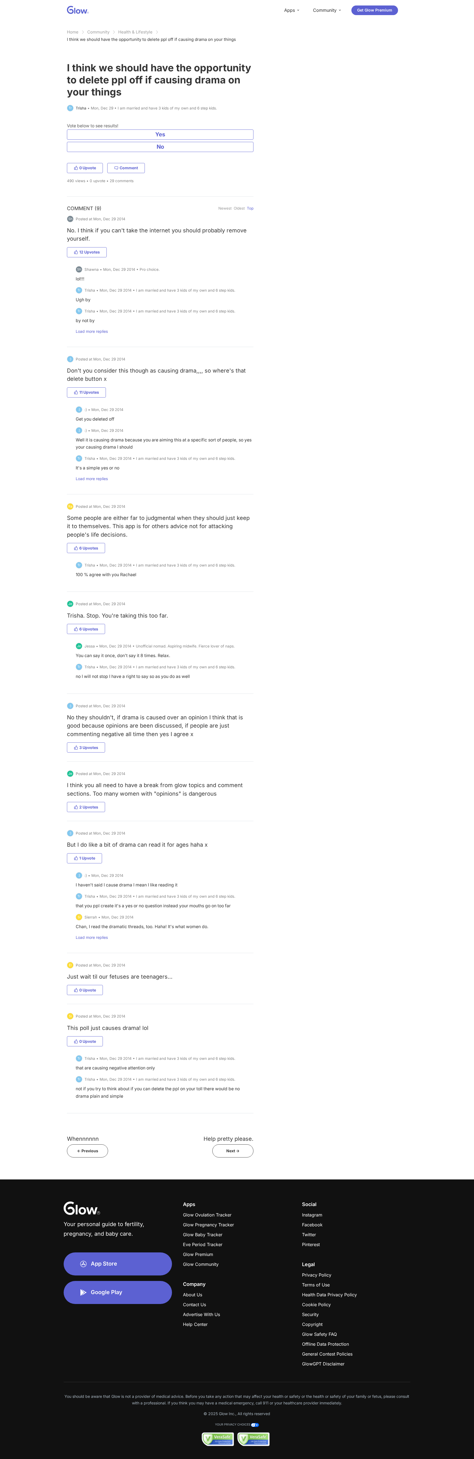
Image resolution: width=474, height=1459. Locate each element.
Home (72, 32)
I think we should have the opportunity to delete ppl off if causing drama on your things (151, 39)
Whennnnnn (83, 1138)
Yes (160, 134)
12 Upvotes (89, 252)
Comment (129, 167)
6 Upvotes (88, 548)
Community (98, 32)
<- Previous (87, 1150)
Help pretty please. (228, 1138)
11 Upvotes (89, 392)
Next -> (232, 1150)
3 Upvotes (88, 747)
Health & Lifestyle (135, 32)
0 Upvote (87, 167)
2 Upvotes (88, 807)
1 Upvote (87, 858)
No (160, 146)
